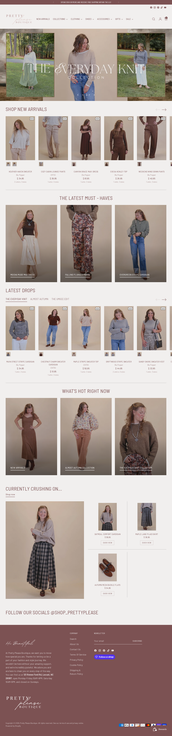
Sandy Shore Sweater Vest (151, 361)
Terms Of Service (78, 654)
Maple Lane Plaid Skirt (146, 534)
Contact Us (75, 649)
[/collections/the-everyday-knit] (86, 52)
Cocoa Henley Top (118, 171)
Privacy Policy (76, 659)
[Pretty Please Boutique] (19, 19)
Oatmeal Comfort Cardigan (108, 534)
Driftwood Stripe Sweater (119, 361)
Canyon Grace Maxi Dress (86, 171)
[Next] (118, 2)
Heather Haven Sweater (20, 171)
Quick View (107, 543)
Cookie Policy (76, 664)
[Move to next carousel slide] (94, 95)
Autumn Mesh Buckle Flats (107, 585)
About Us (74, 644)
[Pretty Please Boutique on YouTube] (165, 7)
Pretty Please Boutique (28, 723)
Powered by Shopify (13, 726)
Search (73, 638)
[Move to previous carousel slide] (78, 95)
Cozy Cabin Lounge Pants (53, 171)
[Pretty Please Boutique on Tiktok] (161, 7)
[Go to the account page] (159, 19)
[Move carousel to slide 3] (89, 95)
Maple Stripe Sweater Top (86, 361)
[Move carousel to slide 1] (82, 95)
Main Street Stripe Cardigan (20, 361)
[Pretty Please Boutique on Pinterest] (158, 7)
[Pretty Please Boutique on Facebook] (151, 7)
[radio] (8, 164)
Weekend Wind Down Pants (152, 171)
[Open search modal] (153, 19)
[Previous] (53, 2)
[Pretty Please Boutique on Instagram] (154, 7)
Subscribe (137, 641)
